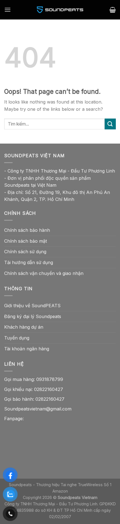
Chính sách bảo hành (27, 230)
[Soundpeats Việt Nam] (60, 9)
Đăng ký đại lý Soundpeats (32, 316)
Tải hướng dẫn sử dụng (28, 262)
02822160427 (48, 389)
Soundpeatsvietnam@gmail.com (37, 409)
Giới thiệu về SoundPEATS (32, 305)
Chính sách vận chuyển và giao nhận (43, 273)
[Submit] (110, 124)
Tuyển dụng (16, 338)
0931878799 (49, 379)
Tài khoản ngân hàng (26, 348)
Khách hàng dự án (23, 327)
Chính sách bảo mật (25, 241)
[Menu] (7, 9)
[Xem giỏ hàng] (112, 10)
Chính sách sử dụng (25, 251)
